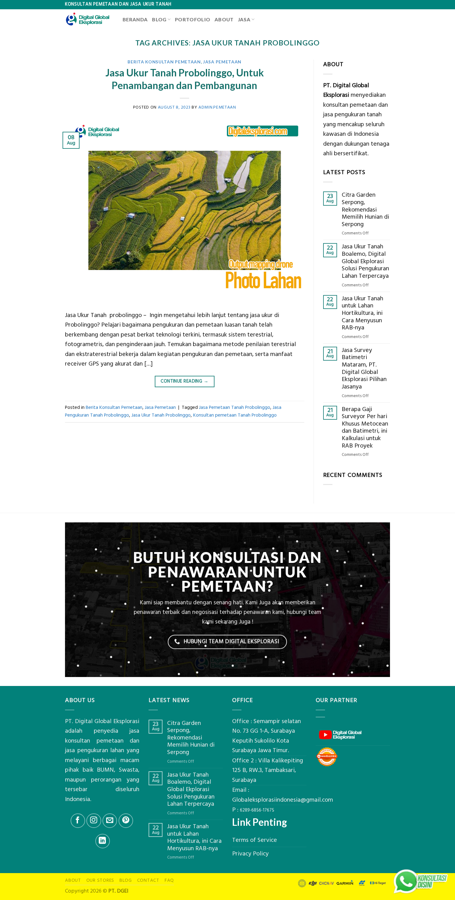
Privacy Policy (250, 854)
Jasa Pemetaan (222, 61)
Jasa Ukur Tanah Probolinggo (161, 415)
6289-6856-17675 (257, 810)
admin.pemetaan (217, 107)
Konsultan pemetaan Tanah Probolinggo (235, 415)
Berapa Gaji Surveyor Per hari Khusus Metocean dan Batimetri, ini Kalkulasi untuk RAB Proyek (365, 428)
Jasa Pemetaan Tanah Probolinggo (234, 407)
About (224, 19)
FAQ (169, 880)
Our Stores (100, 880)
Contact (148, 880)
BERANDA (135, 19)
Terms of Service (254, 840)
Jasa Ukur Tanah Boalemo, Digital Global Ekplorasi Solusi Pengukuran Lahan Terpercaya (365, 261)
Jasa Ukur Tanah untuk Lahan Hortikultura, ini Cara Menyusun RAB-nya (362, 313)
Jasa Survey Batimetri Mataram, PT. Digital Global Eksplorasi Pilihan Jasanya (364, 369)
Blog (159, 19)
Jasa (244, 19)
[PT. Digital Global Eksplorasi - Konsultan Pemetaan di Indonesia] (89, 19)
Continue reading (184, 381)
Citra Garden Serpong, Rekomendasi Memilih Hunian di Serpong (365, 209)
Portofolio (192, 19)
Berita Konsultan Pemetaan (164, 61)
